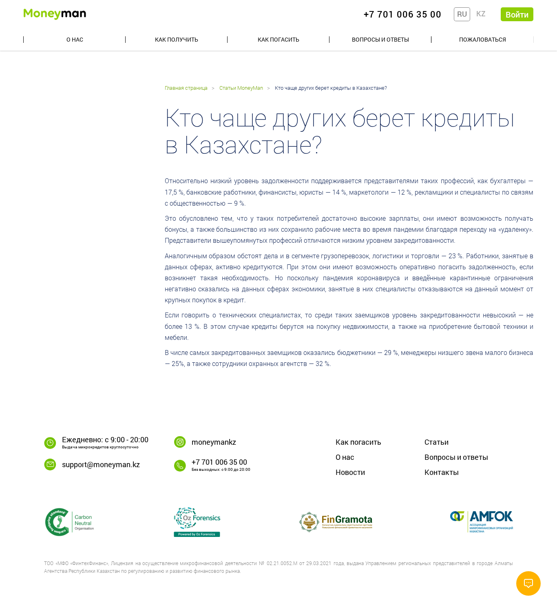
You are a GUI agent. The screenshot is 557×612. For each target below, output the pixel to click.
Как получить (176, 39)
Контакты (441, 472)
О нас (74, 39)
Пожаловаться (482, 39)
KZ (481, 13)
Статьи (436, 442)
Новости (350, 472)
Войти (517, 14)
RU (462, 14)
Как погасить (278, 39)
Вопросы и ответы (380, 39)
